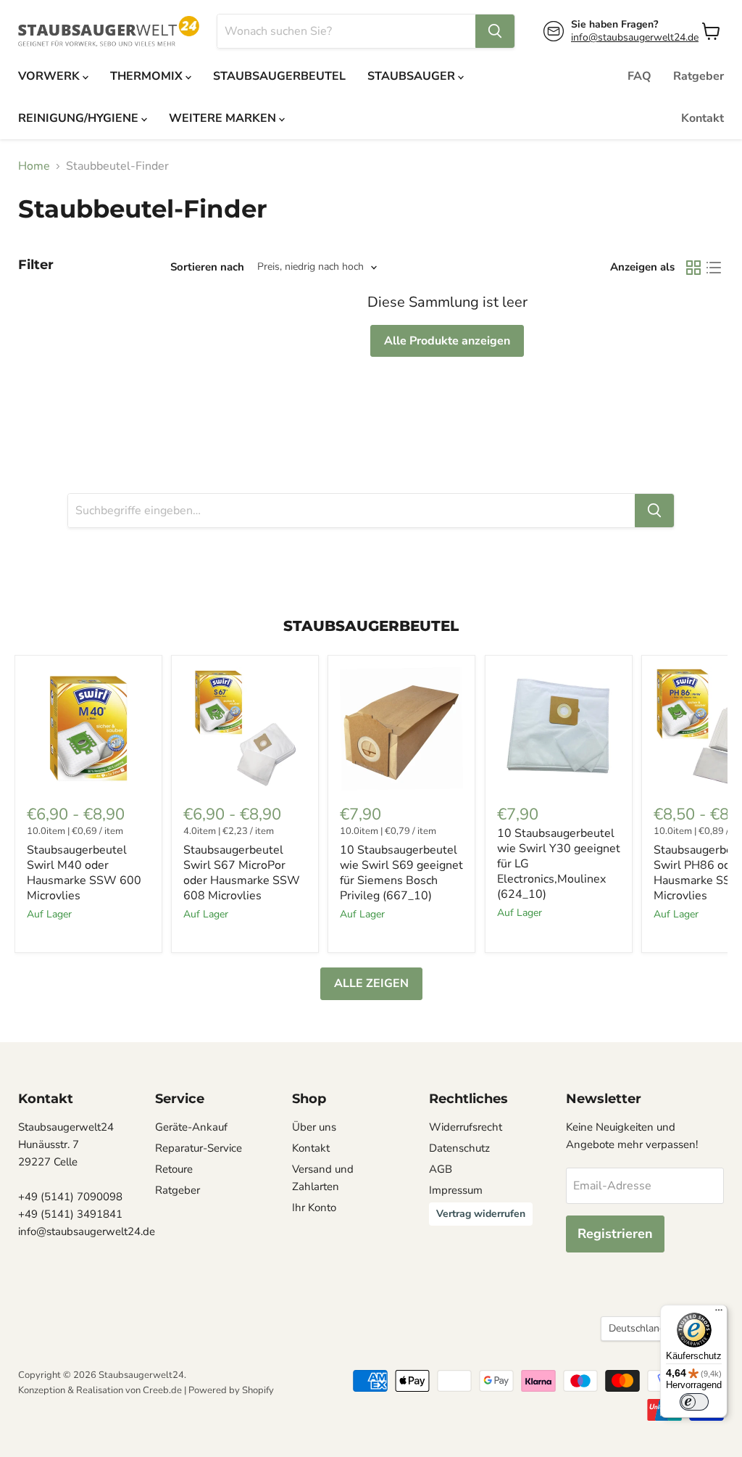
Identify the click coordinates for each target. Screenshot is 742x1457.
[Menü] (719, 1313)
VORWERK (50, 76)
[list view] (714, 267)
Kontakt (702, 118)
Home (34, 166)
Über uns (314, 1127)
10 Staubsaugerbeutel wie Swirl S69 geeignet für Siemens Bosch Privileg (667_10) (401, 873)
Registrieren (615, 1233)
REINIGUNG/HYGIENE (79, 118)
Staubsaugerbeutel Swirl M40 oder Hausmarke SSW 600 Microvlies (84, 873)
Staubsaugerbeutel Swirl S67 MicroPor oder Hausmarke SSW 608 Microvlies (241, 873)
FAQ (639, 76)
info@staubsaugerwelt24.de (635, 37)
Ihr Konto (314, 1207)
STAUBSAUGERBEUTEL (279, 76)
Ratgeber (698, 76)
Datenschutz (459, 1148)
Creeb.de (162, 1390)
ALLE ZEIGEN (371, 983)
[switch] (694, 1402)
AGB (440, 1169)
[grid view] (693, 267)
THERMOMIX (148, 76)
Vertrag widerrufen (480, 1214)
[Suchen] (494, 31)
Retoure (174, 1169)
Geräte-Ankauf (191, 1127)
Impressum (456, 1190)
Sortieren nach (207, 267)
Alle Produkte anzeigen (447, 341)
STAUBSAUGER (412, 76)
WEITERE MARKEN (224, 118)
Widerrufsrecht (465, 1127)
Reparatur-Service (198, 1148)
